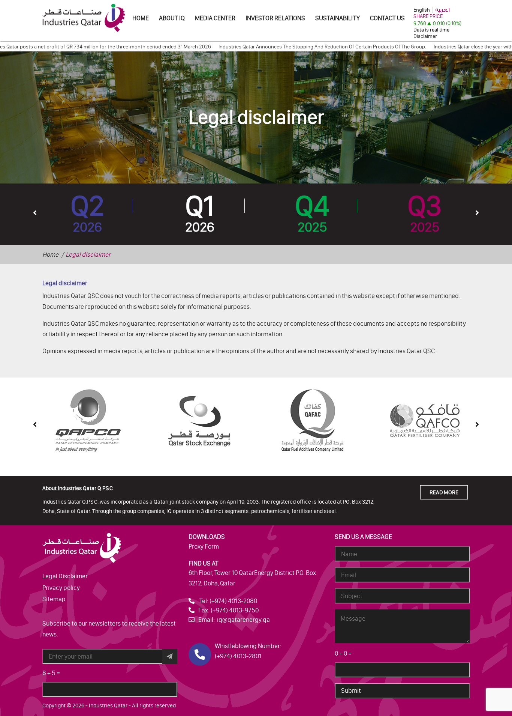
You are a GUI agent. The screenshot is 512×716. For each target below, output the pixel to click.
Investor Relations (275, 18)
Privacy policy (61, 587)
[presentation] (34, 212)
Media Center (215, 18)
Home (140, 18)
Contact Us (387, 18)
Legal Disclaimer (65, 576)
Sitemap (54, 599)
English (421, 10)
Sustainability (337, 18)
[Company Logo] (83, 17)
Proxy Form (204, 546)
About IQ (172, 18)
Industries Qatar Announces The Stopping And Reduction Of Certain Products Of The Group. (303, 47)
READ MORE (444, 492)
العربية (443, 10)
